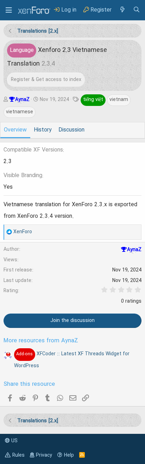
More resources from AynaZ (41, 340)
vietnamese (19, 112)
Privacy (44, 455)
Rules (18, 455)
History (42, 130)
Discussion (71, 130)
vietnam (118, 99)
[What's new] (122, 10)
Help (69, 455)
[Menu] (8, 10)
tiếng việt (93, 99)
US (14, 441)
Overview (15, 130)
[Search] (137, 10)
